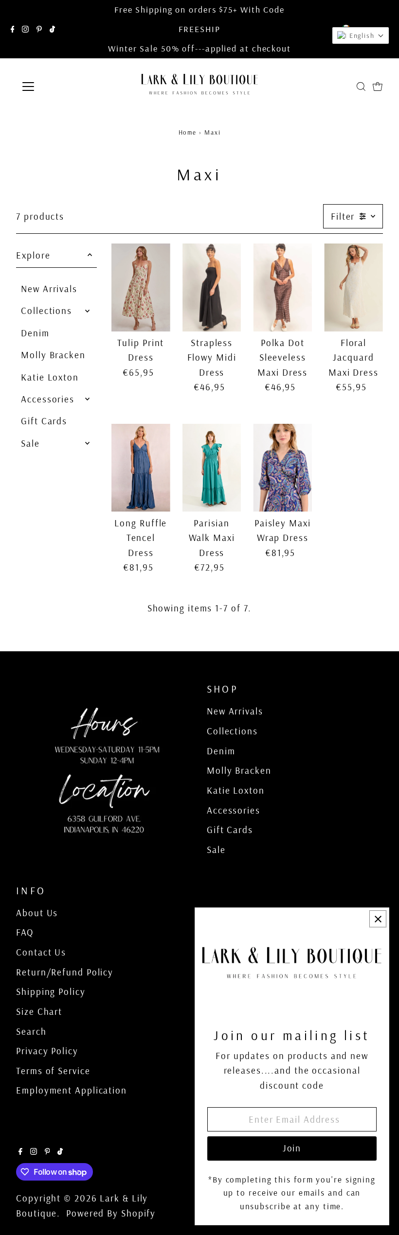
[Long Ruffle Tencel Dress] (140, 468)
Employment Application (71, 1090)
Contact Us (41, 952)
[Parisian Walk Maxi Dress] (211, 468)
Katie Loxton (50, 377)
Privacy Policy (47, 1051)
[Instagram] (25, 29)
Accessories (47, 399)
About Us (37, 913)
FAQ (25, 932)
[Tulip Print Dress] (140, 287)
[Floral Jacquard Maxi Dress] (353, 287)
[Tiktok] (52, 29)
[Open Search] (361, 86)
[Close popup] (377, 918)
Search (31, 1031)
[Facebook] (12, 29)
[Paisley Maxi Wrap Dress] (282, 468)
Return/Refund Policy (64, 972)
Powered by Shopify (111, 1213)
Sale (30, 443)
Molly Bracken (53, 355)
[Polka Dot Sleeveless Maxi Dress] (282, 287)
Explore (33, 255)
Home (188, 132)
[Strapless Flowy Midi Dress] (211, 287)
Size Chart (39, 1011)
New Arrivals (49, 289)
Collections (46, 310)
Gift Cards (44, 421)
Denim (35, 333)
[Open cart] (377, 86)
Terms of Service (53, 1071)
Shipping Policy (51, 991)
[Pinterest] (39, 29)
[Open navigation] (59, 86)
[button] (360, 35)
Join (292, 1148)
